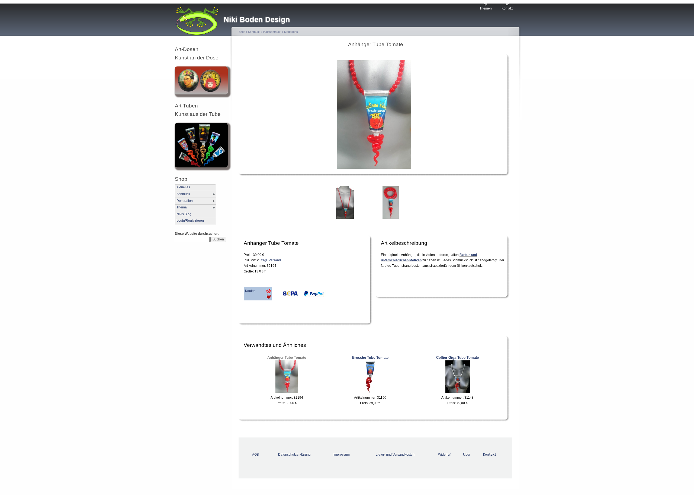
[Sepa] (285, 295)
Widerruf (444, 454)
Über (466, 454)
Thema (181, 207)
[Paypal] (312, 295)
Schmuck (183, 194)
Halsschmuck (272, 31)
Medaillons (291, 31)
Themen (486, 8)
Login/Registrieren (190, 221)
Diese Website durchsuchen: (197, 234)
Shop (242, 31)
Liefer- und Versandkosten (395, 454)
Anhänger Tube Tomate (286, 358)
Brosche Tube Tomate (370, 358)
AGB (255, 454)
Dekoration (184, 201)
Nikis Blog (183, 214)
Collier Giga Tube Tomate (457, 358)
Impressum (341, 454)
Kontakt (507, 8)
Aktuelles (183, 187)
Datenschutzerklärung (294, 454)
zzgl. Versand (271, 260)
